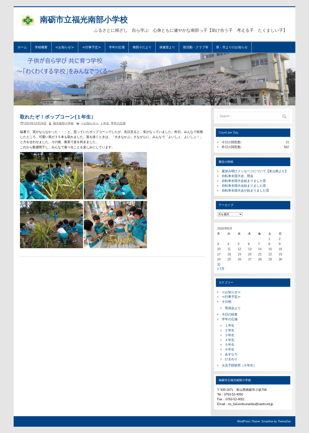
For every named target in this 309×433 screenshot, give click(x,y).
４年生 (229, 340)
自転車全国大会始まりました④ (244, 185)
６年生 (229, 349)
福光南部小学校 (63, 123)
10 (219, 249)
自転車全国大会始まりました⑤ (244, 180)
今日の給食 (230, 314)
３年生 (229, 335)
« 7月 (220, 268)
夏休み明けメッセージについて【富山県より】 (255, 171)
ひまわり (231, 359)
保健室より (167, 47)
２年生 (229, 330)
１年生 (104, 123)
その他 (226, 301)
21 (259, 254)
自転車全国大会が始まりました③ (245, 190)
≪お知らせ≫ (64, 47)
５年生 (229, 344)
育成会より (233, 308)
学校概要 (41, 47)
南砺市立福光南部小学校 (84, 19)
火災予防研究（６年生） (239, 365)
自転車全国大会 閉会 (237, 176)
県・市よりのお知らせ (232, 47)
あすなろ (231, 354)
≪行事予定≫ (91, 47)
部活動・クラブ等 (195, 47)
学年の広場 (117, 47)
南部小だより (142, 47)
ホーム (22, 47)
